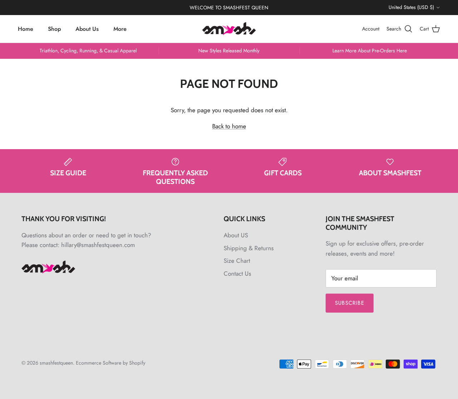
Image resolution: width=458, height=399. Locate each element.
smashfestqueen (56, 362)
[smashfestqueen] (229, 28)
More (120, 28)
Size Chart (237, 260)
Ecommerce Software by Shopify (110, 362)
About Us (87, 28)
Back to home (229, 126)
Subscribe (349, 303)
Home (25, 28)
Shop (54, 28)
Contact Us (237, 273)
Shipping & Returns (249, 248)
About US (236, 235)
